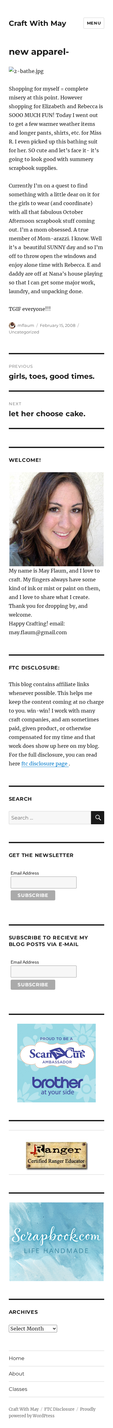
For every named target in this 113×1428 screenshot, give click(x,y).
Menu (94, 22)
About (16, 1374)
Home (16, 1358)
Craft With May (37, 23)
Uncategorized (24, 331)
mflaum (26, 325)
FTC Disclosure (59, 1409)
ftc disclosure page (45, 763)
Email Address (25, 873)
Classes (18, 1389)
